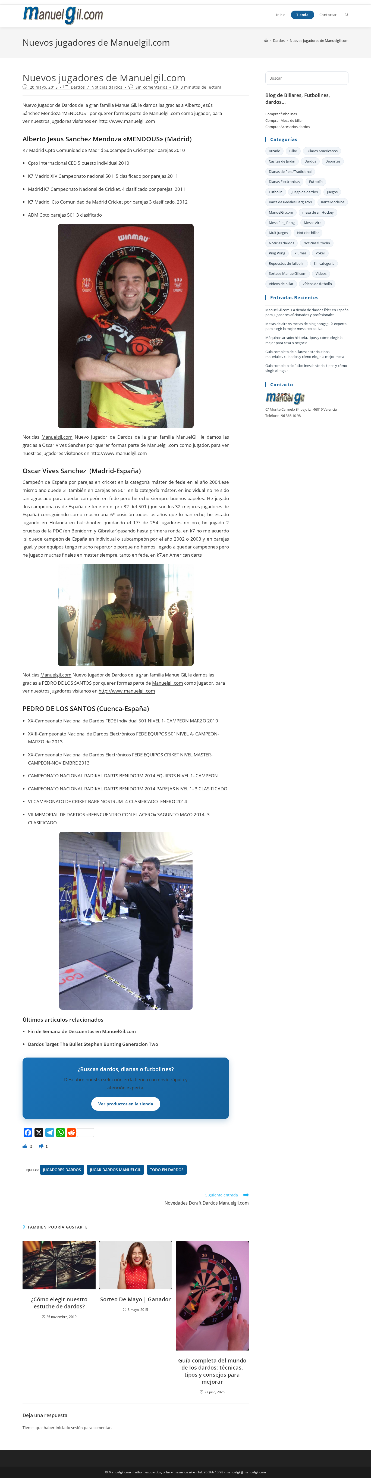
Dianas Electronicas (284, 181)
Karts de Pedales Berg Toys (290, 201)
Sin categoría (324, 263)
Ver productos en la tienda (125, 1103)
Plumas (300, 253)
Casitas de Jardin (282, 161)
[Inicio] (266, 40)
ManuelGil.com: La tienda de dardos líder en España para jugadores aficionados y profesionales (306, 312)
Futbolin (275, 191)
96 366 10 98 (213, 1472)
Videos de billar (281, 283)
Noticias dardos (107, 87)
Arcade (274, 150)
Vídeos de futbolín (317, 283)
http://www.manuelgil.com (127, 121)
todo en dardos (167, 1169)
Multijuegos (278, 232)
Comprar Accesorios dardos (287, 126)
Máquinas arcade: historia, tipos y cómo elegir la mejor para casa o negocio (303, 340)
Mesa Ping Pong (282, 222)
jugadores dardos (62, 1169)
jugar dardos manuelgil (115, 1169)
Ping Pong (277, 253)
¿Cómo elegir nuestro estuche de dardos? (59, 1303)
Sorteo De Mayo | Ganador (135, 1299)
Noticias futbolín (316, 243)
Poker (320, 253)
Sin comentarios (151, 87)
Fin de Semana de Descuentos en (82, 1031)
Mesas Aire (312, 222)
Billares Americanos (322, 150)
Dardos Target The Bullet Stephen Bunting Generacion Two (93, 1044)
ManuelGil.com (119, 1031)
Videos (321, 273)
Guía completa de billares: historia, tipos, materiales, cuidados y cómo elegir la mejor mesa (304, 354)
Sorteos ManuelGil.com (287, 273)
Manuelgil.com (164, 113)
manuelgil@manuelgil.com (246, 1472)
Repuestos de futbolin (286, 263)
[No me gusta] (42, 1146)
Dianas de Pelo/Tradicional (290, 171)
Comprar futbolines (281, 113)
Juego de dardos (305, 191)
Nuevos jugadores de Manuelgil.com (319, 40)
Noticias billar (308, 232)
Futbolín (316, 181)
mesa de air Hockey (318, 212)
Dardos (78, 87)
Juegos (332, 191)
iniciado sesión (69, 1427)
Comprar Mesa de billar (284, 120)
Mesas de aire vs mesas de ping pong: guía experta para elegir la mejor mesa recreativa (306, 326)
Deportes (332, 161)
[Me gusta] (25, 1146)
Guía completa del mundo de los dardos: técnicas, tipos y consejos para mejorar (212, 1371)
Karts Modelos (332, 201)
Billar (293, 150)
